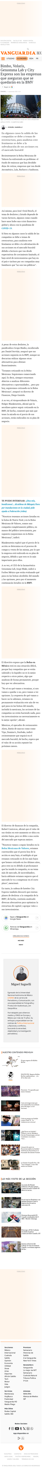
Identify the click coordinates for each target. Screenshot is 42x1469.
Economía (22, 58)
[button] (3, 59)
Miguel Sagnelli (15, 127)
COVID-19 (7, 228)
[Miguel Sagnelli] (21, 973)
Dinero (3, 91)
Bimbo (21, 940)
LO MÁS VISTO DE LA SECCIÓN (19, 1179)
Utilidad (10, 58)
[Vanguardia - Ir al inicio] (21, 54)
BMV (21, 945)
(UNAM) (11, 998)
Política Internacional (25, 1023)
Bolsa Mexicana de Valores (15, 848)
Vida (31, 58)
